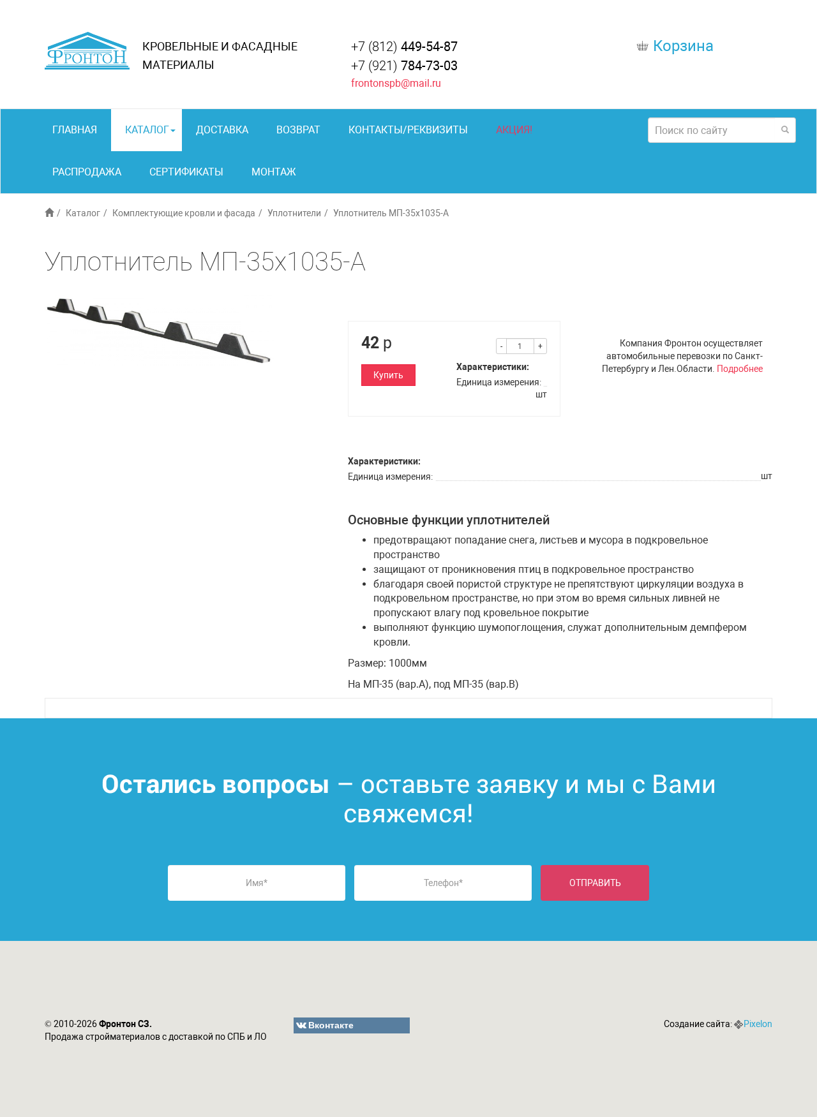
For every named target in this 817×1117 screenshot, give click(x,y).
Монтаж (273, 172)
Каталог (147, 130)
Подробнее (740, 369)
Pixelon (758, 1024)
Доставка (222, 130)
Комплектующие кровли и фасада (183, 213)
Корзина (683, 46)
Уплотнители (294, 213)
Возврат (298, 130)
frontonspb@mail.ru (396, 83)
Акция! (514, 130)
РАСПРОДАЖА (86, 172)
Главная (74, 130)
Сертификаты (186, 172)
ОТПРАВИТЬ (595, 883)
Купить (388, 375)
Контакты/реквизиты (408, 130)
